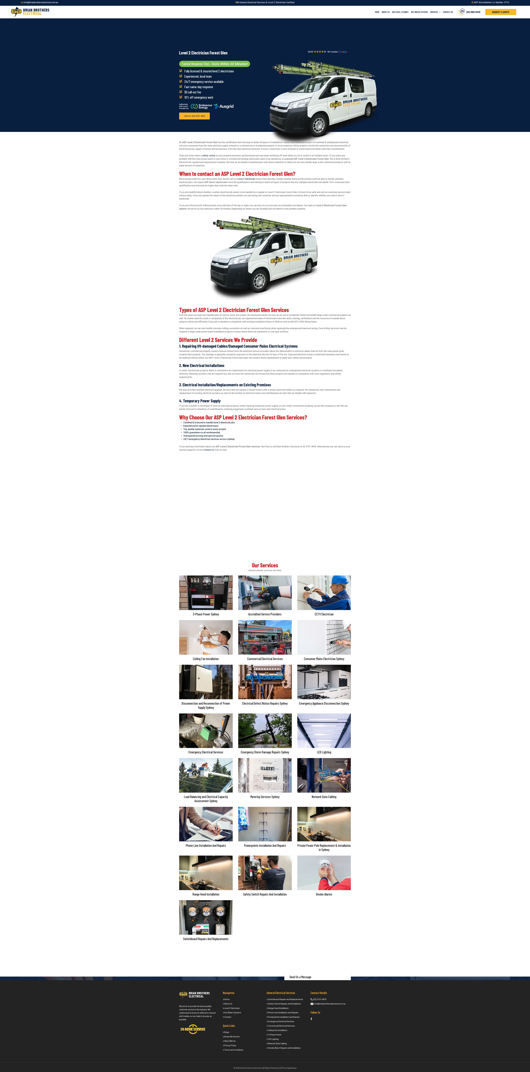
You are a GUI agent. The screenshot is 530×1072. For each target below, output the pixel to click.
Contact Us (209, 450)
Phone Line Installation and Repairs (283, 1013)
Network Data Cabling (277, 1043)
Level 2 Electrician (246, 179)
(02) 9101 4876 (319, 999)
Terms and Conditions (233, 1050)
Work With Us (230, 1041)
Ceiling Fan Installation (277, 1030)
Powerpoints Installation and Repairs (284, 1017)
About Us (228, 1004)
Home (227, 999)
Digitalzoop (292, 1068)
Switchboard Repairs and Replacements (285, 999)
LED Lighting (273, 1039)
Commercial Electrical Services (281, 1026)
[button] (327, 51)
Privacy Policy (230, 1045)
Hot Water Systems (232, 1013)
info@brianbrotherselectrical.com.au (40, 2)
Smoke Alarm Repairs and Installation (284, 1048)
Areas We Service (232, 1037)
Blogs (226, 1032)
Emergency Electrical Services (281, 1021)
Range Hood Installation (278, 1008)
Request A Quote (500, 12)
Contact (227, 1017)
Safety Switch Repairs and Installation (284, 1004)
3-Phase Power (274, 1035)
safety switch (208, 155)
